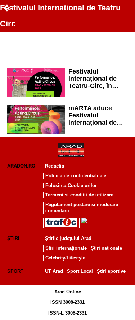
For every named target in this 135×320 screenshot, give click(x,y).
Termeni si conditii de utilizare (79, 194)
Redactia (54, 166)
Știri (13, 238)
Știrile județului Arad (68, 238)
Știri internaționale (66, 248)
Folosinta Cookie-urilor (71, 185)
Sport (15, 271)
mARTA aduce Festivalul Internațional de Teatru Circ (92, 115)
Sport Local (80, 271)
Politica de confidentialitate (75, 175)
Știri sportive (111, 271)
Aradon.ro (21, 166)
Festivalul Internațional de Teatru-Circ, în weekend (92, 78)
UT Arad (54, 271)
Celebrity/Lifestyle (65, 258)
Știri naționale (106, 248)
